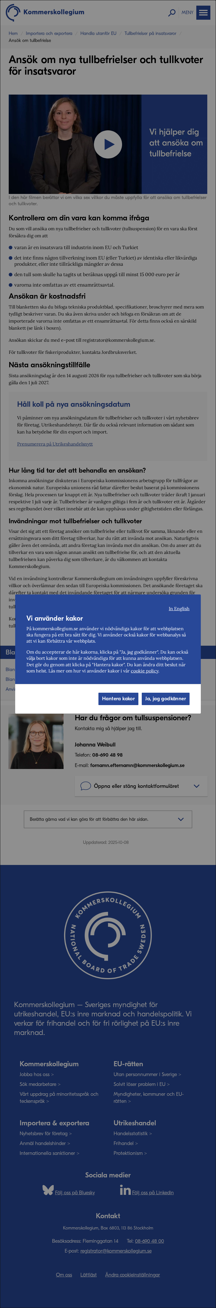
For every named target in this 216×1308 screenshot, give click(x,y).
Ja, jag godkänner (165, 699)
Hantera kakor (118, 699)
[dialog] (108, 654)
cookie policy (144, 671)
